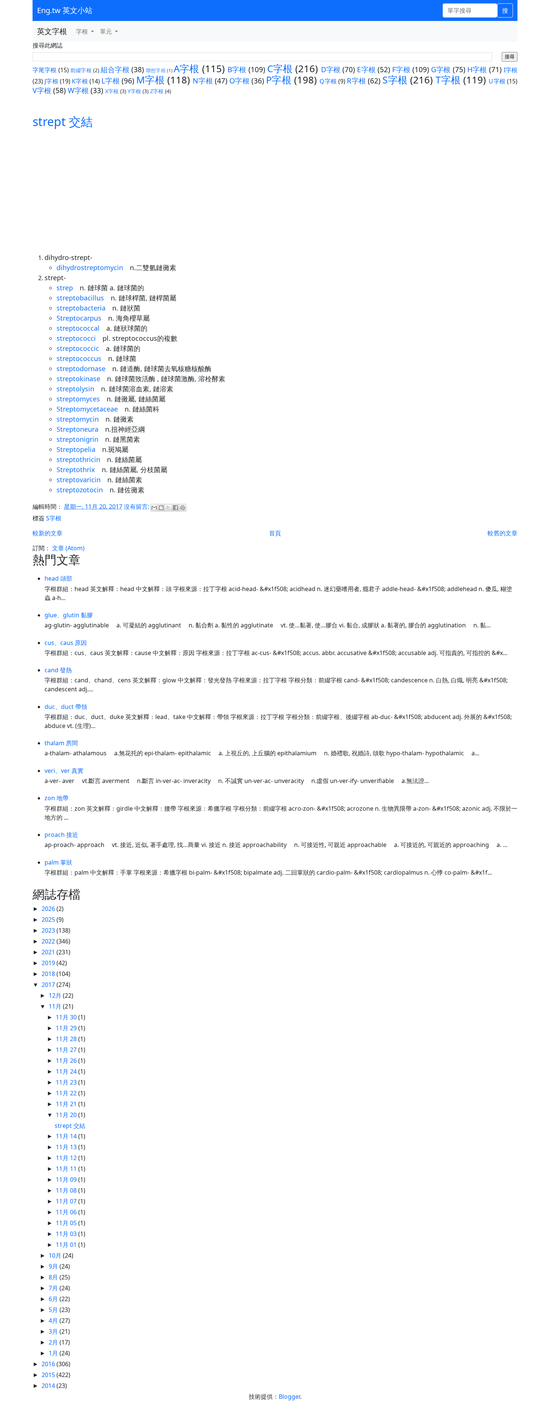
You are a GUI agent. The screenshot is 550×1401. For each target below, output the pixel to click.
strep (64, 287)
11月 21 (67, 1104)
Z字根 (157, 91)
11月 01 (67, 1245)
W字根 (78, 90)
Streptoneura (77, 429)
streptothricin (78, 459)
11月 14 (67, 1136)
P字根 (278, 79)
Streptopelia (75, 449)
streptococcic (77, 348)
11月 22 (67, 1093)
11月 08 (67, 1190)
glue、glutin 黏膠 (69, 615)
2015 (49, 1375)
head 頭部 (58, 578)
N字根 (203, 81)
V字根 (42, 90)
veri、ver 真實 (64, 771)
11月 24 (67, 1071)
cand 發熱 (58, 670)
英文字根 (52, 31)
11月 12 (67, 1158)
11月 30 (67, 1017)
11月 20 (67, 1115)
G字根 (441, 69)
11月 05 (67, 1223)
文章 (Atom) (68, 548)
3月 (54, 1331)
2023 (49, 930)
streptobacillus (80, 297)
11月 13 (67, 1147)
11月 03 (67, 1234)
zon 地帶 (56, 798)
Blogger (289, 1396)
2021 (49, 952)
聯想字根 (156, 70)
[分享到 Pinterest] (182, 507)
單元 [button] (106, 31)
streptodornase (81, 368)
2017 (49, 985)
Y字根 (134, 91)
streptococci (76, 338)
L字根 (110, 81)
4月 (54, 1320)
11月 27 (67, 1050)
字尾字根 (45, 70)
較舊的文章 (502, 533)
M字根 (150, 79)
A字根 (186, 68)
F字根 (401, 69)
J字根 (51, 81)
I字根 (510, 70)
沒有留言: (137, 506)
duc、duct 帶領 (66, 707)
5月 (54, 1310)
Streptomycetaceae (87, 408)
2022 (49, 941)
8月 (54, 1277)
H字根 (477, 69)
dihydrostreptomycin (89, 267)
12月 (56, 995)
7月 (54, 1288)
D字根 (331, 69)
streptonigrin (77, 439)
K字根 (80, 81)
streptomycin (77, 419)
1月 (54, 1353)
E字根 (366, 69)
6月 (54, 1299)
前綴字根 (81, 70)
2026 (49, 909)
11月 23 (67, 1082)
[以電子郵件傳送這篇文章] (154, 507)
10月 (56, 1255)
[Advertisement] (275, 186)
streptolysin (75, 388)
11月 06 (67, 1212)
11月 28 (67, 1039)
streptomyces (78, 398)
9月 (54, 1266)
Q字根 (328, 81)
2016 (49, 1364)
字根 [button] (82, 31)
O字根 (239, 81)
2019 (49, 963)
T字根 (448, 79)
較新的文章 (47, 533)
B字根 (237, 69)
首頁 (275, 533)
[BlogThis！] (161, 507)
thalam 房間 (61, 743)
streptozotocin (79, 489)
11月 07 (67, 1201)
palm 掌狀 (58, 862)
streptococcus (78, 358)
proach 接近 (61, 834)
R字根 (356, 81)
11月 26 (67, 1060)
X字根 (112, 91)
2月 (54, 1342)
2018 (49, 974)
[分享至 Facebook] (175, 507)
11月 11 (67, 1169)
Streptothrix (75, 469)
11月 (56, 1006)
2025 (49, 919)
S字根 (394, 79)
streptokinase (78, 378)
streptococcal (78, 328)
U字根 (497, 81)
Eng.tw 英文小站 (64, 10)
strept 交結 (63, 121)
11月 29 (67, 1028)
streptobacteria (81, 307)
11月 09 (67, 1179)
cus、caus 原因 (66, 643)
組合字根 (115, 69)
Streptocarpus (78, 317)
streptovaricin (78, 479)
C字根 (280, 68)
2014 (49, 1386)
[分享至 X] (168, 507)
